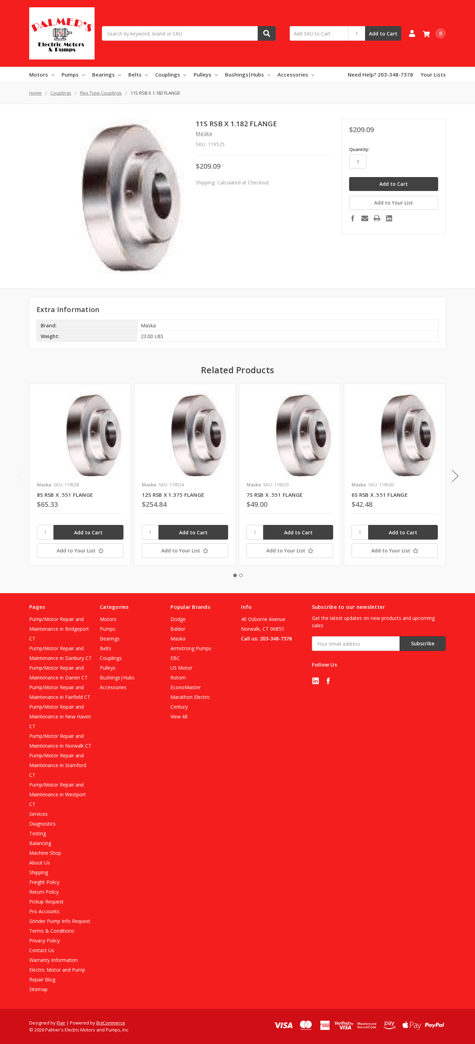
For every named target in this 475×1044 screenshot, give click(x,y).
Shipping (38, 872)
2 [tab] (241, 575)
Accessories (292, 74)
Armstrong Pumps (190, 648)
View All (178, 716)
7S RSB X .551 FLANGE (275, 494)
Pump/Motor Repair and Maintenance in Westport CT (57, 794)
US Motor (181, 667)
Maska (177, 638)
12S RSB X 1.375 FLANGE (173, 494)
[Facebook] (352, 218)
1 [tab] (235, 575)
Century (179, 706)
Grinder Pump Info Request (59, 921)
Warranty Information (53, 960)
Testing (37, 833)
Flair (61, 1023)
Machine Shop (45, 853)
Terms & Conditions (51, 930)
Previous (20, 476)
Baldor (177, 628)
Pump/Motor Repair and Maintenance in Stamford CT (57, 765)
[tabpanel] (80, 475)
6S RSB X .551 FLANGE (380, 494)
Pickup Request (46, 901)
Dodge (178, 619)
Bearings (103, 74)
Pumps (70, 74)
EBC (175, 658)
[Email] (364, 218)
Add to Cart (383, 33)
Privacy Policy (44, 940)
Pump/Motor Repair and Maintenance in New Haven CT (60, 716)
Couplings (167, 74)
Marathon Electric (190, 697)
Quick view (80, 434)
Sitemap (38, 989)
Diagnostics (42, 823)
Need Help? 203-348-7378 (380, 74)
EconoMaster (185, 687)
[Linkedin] (389, 218)
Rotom (178, 677)
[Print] (376, 218)
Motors (38, 74)
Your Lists (433, 74)
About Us (39, 862)
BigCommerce (110, 1023)
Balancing (40, 843)
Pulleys (202, 74)
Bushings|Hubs (244, 74)
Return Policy (44, 891)
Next (455, 476)
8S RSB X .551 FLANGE (65, 494)
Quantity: (359, 149)
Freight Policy (44, 882)
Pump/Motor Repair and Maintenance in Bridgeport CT (59, 629)
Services (38, 814)
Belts (135, 74)
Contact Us (41, 950)
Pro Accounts (44, 911)
